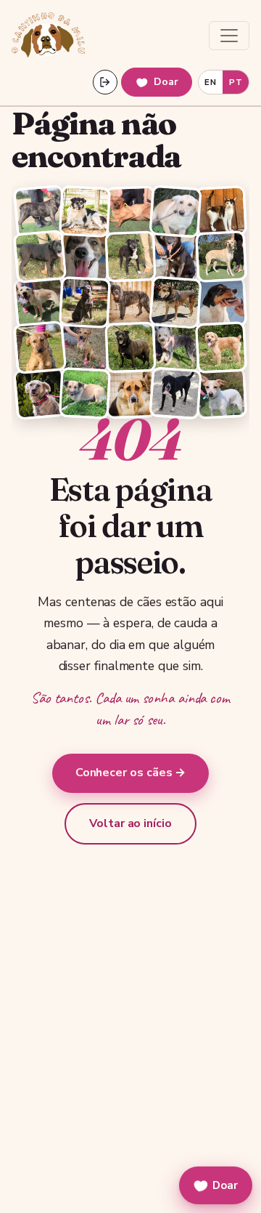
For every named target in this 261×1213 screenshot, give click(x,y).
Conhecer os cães (130, 773)
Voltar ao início (130, 823)
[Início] (48, 36)
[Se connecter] (105, 82)
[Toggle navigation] (229, 35)
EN (210, 82)
